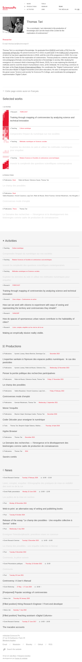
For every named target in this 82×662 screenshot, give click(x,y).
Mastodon (16, 644)
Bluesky (29, 644)
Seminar (44, 6)
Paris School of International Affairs (27, 67)
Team (60, 6)
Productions (32, 6)
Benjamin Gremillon (24, 656)
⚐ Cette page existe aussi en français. (21, 91)
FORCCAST (64, 53)
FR (75, 9)
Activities (30, 9)
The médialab (63, 9)
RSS (50, 644)
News (29, 4)
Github (40, 644)
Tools (43, 4)
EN (78, 9)
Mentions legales (9, 640)
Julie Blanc (13, 656)
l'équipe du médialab (21, 658)
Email (5, 644)
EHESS (53, 50)
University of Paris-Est (11, 53)
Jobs (43, 9)
